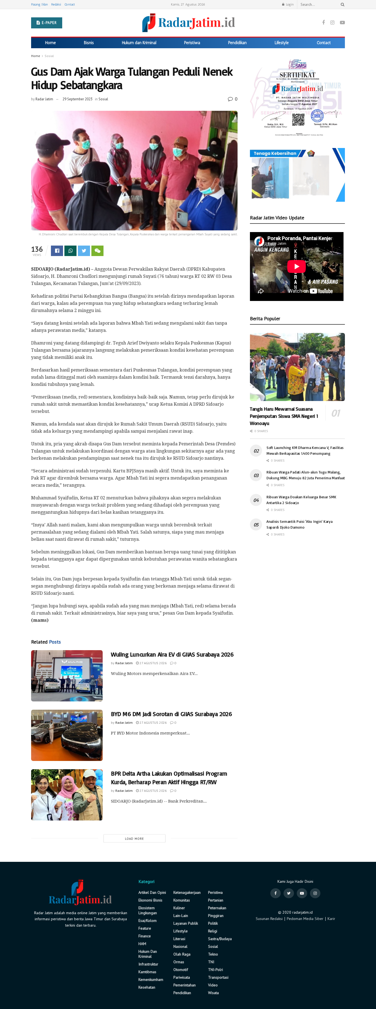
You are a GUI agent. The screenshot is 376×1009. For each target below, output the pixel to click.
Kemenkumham (150, 979)
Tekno (213, 954)
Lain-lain (180, 915)
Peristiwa (192, 42)
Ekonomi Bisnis (150, 900)
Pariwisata (181, 977)
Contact (69, 4)
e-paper (49, 22)
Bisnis (89, 42)
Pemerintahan (184, 985)
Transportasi (218, 977)
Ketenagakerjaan (187, 892)
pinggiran (216, 915)
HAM (142, 943)
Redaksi (56, 4)
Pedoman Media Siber (305, 918)
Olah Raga (181, 954)
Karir (331, 918)
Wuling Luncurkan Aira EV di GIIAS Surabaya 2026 (172, 654)
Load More (134, 839)
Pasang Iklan (39, 4)
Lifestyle (282, 42)
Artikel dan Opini (152, 892)
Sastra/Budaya (220, 938)
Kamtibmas (147, 971)
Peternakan (217, 907)
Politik (213, 923)
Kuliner (179, 907)
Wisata (213, 992)
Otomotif (180, 969)
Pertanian (215, 900)
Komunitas (181, 900)
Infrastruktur (148, 964)
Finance (144, 935)
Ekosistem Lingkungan (147, 910)
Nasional (180, 946)
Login (289, 4)
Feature (144, 928)
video (213, 985)
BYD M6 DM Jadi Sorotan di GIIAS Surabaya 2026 (171, 713)
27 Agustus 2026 (153, 663)
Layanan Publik (185, 923)
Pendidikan (237, 42)
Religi (212, 931)
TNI (211, 961)
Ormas (178, 961)
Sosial (49, 56)
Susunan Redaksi (269, 918)
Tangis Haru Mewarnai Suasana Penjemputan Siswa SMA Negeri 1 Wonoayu (284, 416)
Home (50, 42)
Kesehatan (146, 987)
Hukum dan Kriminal (139, 42)
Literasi (179, 938)
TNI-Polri (215, 969)
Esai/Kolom (147, 920)
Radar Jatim (44, 99)
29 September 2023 (77, 99)
